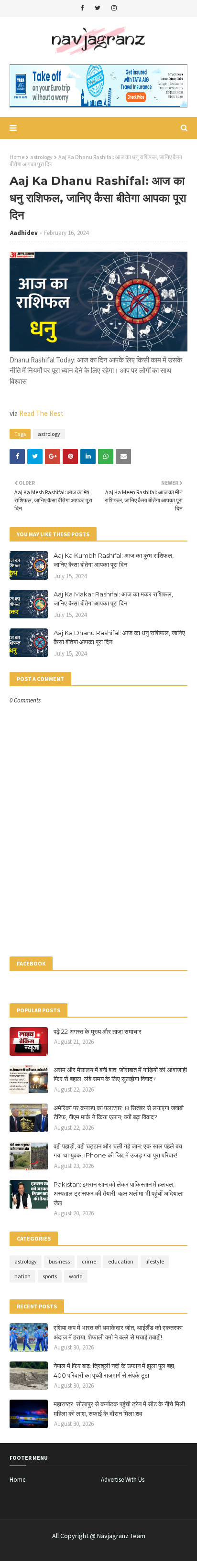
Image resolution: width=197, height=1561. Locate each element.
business (59, 1261)
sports (50, 1276)
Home (17, 156)
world (76, 1276)
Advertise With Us (122, 1480)
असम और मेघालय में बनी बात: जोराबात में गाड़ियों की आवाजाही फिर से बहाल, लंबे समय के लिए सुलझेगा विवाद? (120, 1074)
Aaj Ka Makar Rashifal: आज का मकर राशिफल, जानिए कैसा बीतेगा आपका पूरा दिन (113, 598)
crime (89, 1261)
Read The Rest (41, 413)
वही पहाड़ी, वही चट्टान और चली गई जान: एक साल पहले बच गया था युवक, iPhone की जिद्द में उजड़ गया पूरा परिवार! (118, 1150)
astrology (41, 156)
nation (22, 1276)
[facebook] (82, 8)
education (120, 1261)
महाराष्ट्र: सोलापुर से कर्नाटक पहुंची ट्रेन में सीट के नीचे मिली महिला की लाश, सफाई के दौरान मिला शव (119, 1408)
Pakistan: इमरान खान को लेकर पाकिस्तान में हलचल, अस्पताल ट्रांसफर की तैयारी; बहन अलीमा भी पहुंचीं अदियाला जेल (119, 1193)
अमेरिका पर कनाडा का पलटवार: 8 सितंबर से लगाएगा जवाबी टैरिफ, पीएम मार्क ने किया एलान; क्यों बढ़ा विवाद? (119, 1112)
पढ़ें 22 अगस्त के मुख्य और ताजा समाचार (98, 1031)
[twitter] (97, 8)
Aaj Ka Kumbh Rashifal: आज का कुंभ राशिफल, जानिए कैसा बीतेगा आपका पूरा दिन (114, 560)
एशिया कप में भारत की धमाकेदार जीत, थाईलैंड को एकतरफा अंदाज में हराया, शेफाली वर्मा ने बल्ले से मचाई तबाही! (118, 1332)
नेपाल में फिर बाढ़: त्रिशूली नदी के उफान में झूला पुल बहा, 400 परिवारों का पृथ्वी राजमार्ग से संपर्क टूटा (114, 1370)
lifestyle (154, 1261)
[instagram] (114, 8)
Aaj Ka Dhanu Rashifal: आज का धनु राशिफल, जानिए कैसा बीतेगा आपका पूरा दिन (119, 637)
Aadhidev (24, 233)
